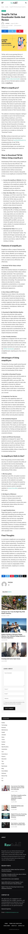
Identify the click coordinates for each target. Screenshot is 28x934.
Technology (4, 725)
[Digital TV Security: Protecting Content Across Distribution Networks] (6, 816)
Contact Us (21, 925)
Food (3, 763)
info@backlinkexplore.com (12, 912)
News (3, 737)
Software (4, 773)
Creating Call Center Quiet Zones (10, 659)
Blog (3, 768)
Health (3, 732)
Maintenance (5, 729)
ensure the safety (13, 488)
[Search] (26, 2)
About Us (14, 925)
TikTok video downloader (13, 79)
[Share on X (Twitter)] (12, 31)
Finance (3, 756)
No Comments (18, 25)
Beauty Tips (4, 775)
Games (3, 744)
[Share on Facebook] (5, 31)
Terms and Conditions (15, 923)
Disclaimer (7, 925)
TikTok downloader (9, 349)
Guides (6, 6)
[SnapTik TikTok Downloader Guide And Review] (14, 42)
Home (2, 6)
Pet (2, 780)
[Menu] (2, 2)
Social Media (5, 771)
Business (4, 727)
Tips (3, 761)
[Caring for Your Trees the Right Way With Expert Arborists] (14, 603)
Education (4, 758)
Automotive (4, 749)
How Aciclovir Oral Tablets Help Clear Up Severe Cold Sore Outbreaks (17, 788)
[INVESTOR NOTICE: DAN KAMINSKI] (6, 808)
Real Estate (4, 766)
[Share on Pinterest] (19, 31)
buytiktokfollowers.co (19, 140)
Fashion (3, 742)
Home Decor (5, 754)
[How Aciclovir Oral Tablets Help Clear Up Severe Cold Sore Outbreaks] (6, 788)
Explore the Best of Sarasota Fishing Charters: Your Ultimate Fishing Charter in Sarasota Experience (13, 636)
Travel (3, 739)
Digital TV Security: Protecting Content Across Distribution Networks (19, 815)
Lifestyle (4, 734)
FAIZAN (7, 23)
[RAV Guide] (14, 2)
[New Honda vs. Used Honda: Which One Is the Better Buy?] (6, 825)
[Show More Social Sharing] (25, 31)
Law (3, 751)
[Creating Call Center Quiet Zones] (14, 650)
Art (2, 778)
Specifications (5, 746)
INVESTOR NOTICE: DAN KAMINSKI (10, 879)
